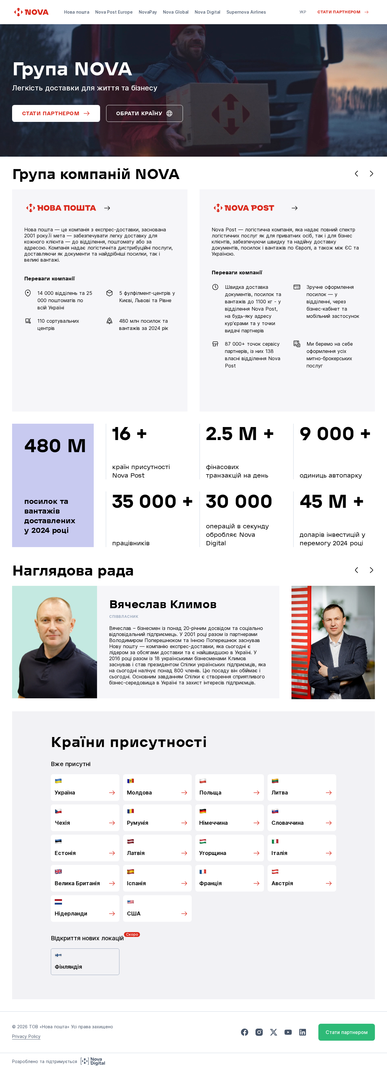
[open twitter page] (273, 1032)
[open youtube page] (288, 1032)
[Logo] (32, 12)
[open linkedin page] (302, 1032)
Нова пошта (76, 12)
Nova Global (176, 12)
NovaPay (148, 12)
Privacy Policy (26, 1036)
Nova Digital (207, 12)
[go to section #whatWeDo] (287, 300)
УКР (303, 12)
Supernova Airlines (246, 12)
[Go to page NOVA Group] (99, 300)
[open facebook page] (244, 1032)
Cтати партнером (347, 1032)
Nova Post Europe (114, 12)
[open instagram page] (259, 1032)
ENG (303, 20)
